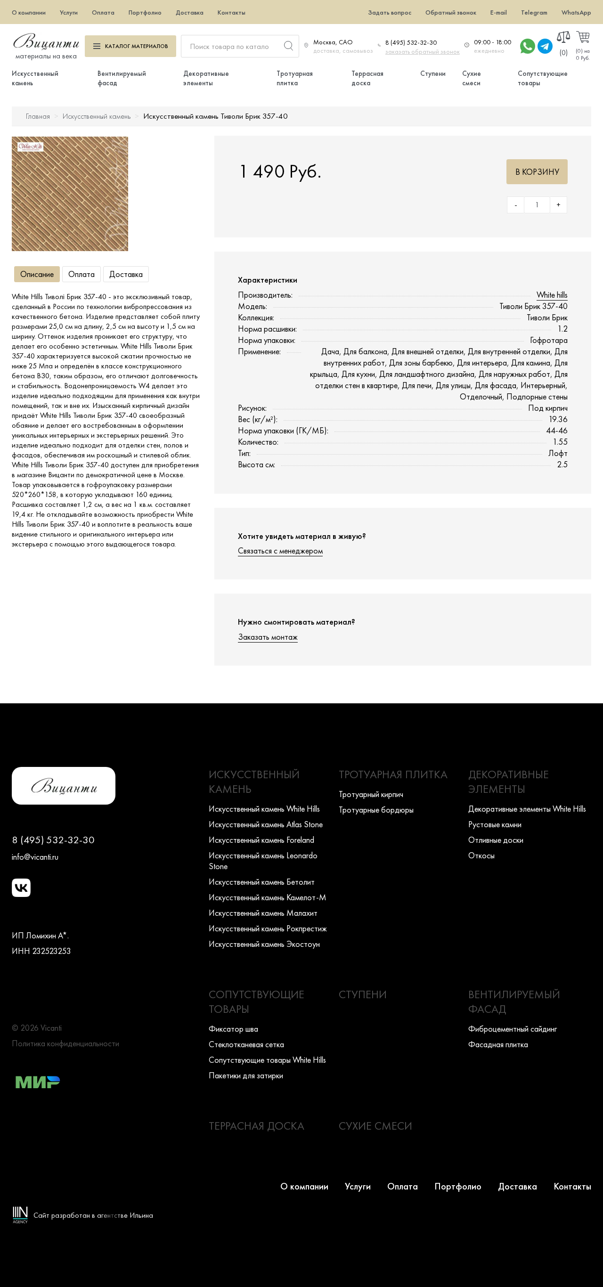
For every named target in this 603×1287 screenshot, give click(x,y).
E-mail (498, 12)
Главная (38, 116)
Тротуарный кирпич (371, 794)
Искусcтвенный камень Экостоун (264, 943)
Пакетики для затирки (246, 1075)
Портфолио (145, 12)
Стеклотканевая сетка (246, 1044)
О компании (29, 12)
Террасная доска (367, 78)
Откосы (481, 855)
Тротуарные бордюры (376, 809)
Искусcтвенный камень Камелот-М (267, 897)
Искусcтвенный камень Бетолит (262, 881)
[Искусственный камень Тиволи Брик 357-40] (70, 194)
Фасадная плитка (498, 1044)
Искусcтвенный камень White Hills (264, 808)
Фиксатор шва (233, 1028)
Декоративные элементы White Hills (527, 808)
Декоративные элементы (206, 78)
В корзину (537, 171)
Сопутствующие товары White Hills (267, 1059)
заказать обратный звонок (422, 51)
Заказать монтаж (268, 636)
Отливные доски (495, 839)
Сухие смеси (471, 78)
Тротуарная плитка (295, 78)
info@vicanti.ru (35, 856)
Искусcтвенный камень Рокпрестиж (268, 928)
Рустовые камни (495, 824)
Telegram (534, 12)
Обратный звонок (450, 12)
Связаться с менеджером (280, 550)
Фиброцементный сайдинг (512, 1028)
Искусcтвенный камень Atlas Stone (266, 824)
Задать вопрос (389, 12)
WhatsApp (576, 12)
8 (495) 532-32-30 (411, 42)
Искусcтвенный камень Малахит (263, 912)
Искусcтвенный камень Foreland (261, 839)
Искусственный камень (96, 116)
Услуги (69, 12)
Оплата (103, 12)
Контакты (231, 12)
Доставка (190, 12)
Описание (37, 274)
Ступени (433, 73)
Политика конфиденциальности (65, 1043)
